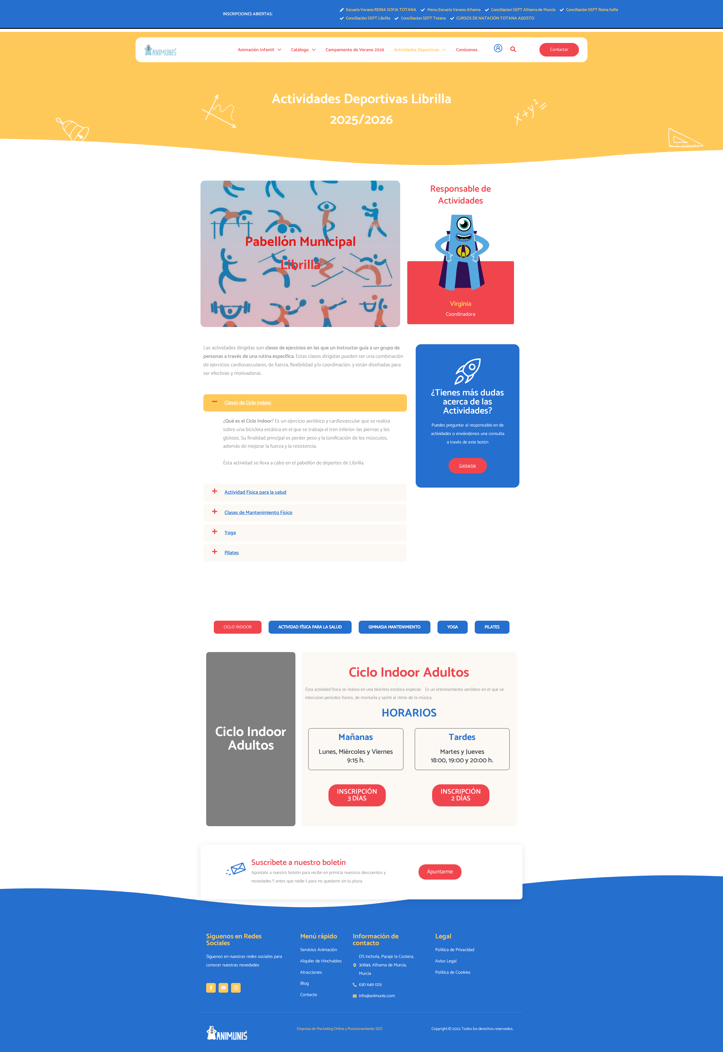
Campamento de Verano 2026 (355, 50)
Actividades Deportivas (416, 50)
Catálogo (300, 50)
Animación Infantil (256, 50)
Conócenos (467, 50)
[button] (277, 50)
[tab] (238, 627)
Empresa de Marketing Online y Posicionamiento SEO (339, 1029)
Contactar (467, 465)
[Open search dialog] (513, 49)
